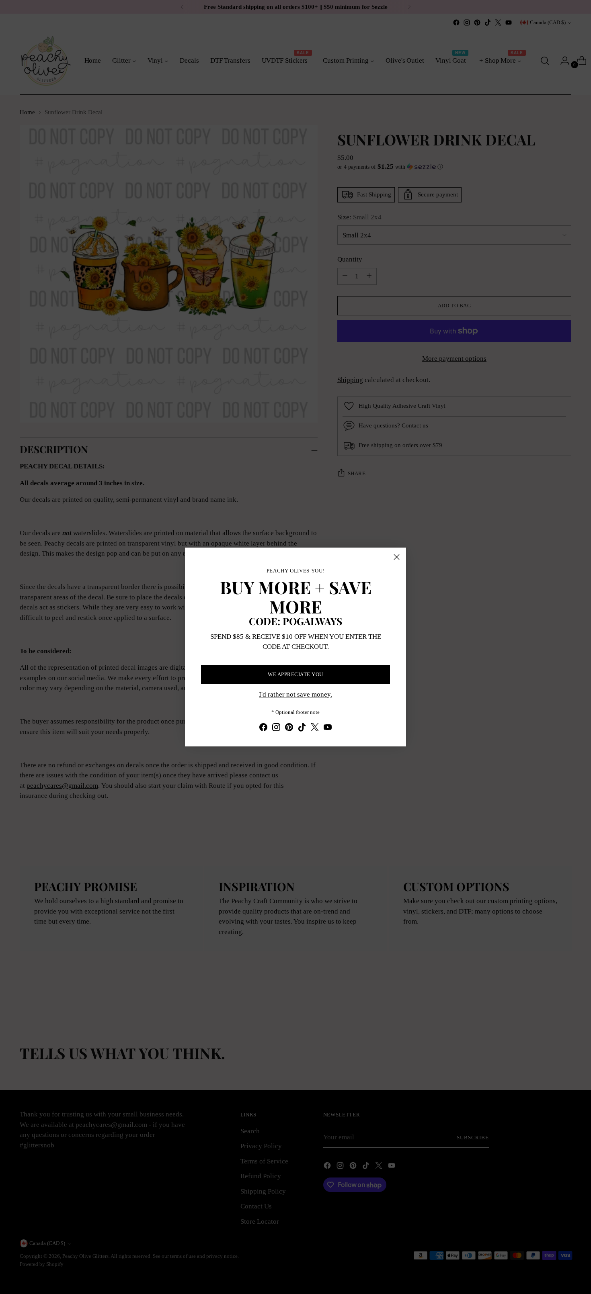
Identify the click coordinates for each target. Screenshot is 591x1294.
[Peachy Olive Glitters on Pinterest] (289, 728)
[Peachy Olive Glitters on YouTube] (327, 728)
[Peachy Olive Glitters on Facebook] (263, 728)
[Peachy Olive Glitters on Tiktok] (302, 728)
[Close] (396, 557)
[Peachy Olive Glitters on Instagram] (276, 728)
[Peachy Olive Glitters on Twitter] (315, 728)
